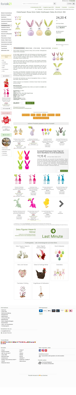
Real (3, 67)
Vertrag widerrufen (5, 317)
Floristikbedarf (4, 23)
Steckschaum (4, 46)
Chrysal (3, 350)
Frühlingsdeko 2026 (5, 25)
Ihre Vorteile (37, 48)
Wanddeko (4, 151)
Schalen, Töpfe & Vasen (6, 40)
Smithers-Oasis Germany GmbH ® (8, 359)
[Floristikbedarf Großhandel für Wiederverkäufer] (7, 3)
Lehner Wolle (4, 354)
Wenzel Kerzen (23, 361)
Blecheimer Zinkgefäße (6, 15)
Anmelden (72, 0)
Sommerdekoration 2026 (6, 44)
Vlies (3, 71)
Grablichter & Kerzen (5, 27)
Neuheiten (64, 7)
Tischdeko (4, 153)
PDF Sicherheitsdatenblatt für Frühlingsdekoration (22, 108)
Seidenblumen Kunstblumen (6, 42)
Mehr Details (29, 48)
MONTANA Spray (5, 356)
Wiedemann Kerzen (5, 362)
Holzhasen (51, 114)
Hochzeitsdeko (4, 31)
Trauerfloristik (4, 48)
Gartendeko (4, 155)
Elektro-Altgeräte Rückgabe (7, 321)
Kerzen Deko (5, 147)
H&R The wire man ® (5, 353)
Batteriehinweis (4, 319)
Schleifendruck (4, 358)
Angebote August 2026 (48, 7)
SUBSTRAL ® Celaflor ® (25, 359)
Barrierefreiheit (4, 322)
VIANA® (3, 361)
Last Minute (71, 7)
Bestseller (58, 7)
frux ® (21, 351)
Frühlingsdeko (40, 9)
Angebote (55, 48)
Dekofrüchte (3, 17)
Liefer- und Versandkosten (7, 324)
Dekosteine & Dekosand (6, 19)
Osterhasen (26, 114)
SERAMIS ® (22, 358)
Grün (39, 114)
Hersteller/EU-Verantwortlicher (19, 107)
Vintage (4, 62)
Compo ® (22, 350)
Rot (3, 60)
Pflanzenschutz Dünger (6, 38)
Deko (58, 114)
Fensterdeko (5, 63)
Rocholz (21, 356)
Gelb (44, 114)
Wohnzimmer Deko (6, 149)
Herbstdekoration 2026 (36, 7)
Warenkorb (66, 0)
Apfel (3, 65)
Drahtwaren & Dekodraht (6, 21)
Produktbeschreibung (19, 48)
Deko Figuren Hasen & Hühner (49, 9)
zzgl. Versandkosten (26, 223)
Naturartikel (3, 35)
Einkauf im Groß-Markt (46, 48)
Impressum (3, 310)
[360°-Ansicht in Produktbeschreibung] (25, 147)
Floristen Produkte (5, 351)
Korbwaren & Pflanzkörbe (6, 33)
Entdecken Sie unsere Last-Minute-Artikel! (6, 128)
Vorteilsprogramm (5, 325)
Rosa (33, 114)
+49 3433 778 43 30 (6, 333)
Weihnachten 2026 (5, 50)
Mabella (21, 354)
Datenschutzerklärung (6, 313)
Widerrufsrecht (4, 316)
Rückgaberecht (4, 314)
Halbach (21, 353)
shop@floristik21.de (6, 331)
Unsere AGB (4, 311)
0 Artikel (69, 3)
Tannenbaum (5, 69)
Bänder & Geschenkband (6, 13)
